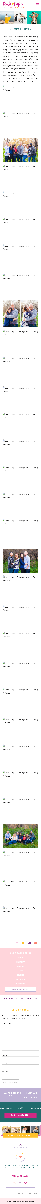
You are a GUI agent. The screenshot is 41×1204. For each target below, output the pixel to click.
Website (5, 1071)
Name (5, 1055)
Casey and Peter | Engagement (31, 1095)
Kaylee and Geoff (11, 43)
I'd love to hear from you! (20, 998)
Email (5, 1063)
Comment (7, 1023)
